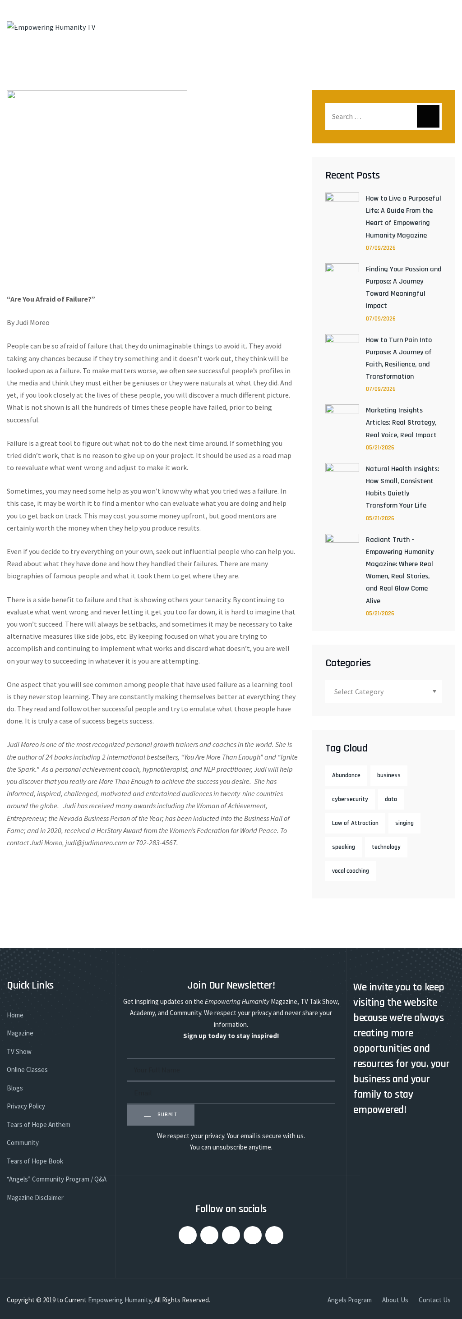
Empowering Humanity (119, 1300)
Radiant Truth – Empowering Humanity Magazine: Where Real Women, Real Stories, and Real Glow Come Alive (400, 570)
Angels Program (350, 1300)
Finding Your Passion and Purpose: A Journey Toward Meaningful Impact (404, 288)
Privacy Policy (26, 1106)
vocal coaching (350, 871)
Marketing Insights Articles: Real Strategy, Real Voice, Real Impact (401, 423)
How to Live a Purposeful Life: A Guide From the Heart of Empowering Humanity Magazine (403, 217)
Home (15, 1015)
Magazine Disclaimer (35, 1197)
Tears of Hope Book (35, 1161)
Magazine (20, 1033)
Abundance (346, 775)
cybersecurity (350, 799)
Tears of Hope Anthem (38, 1124)
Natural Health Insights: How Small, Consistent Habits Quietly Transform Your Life (402, 487)
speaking (343, 847)
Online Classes (27, 1069)
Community (23, 1142)
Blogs (15, 1088)
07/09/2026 (381, 248)
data (391, 799)
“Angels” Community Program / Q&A (56, 1179)
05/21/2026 (380, 447)
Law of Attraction (355, 823)
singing (404, 823)
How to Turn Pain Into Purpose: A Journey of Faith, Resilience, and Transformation (399, 358)
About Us (395, 1300)
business (389, 775)
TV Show (19, 1051)
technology (386, 847)
